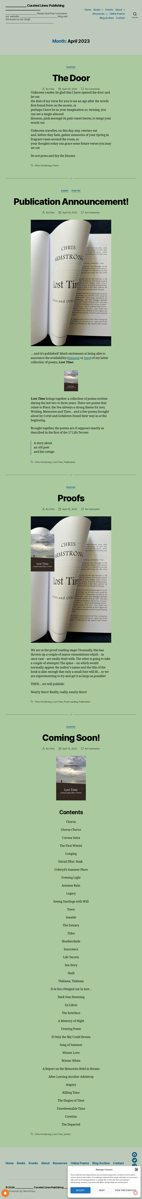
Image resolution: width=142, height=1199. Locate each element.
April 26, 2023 (69, 212)
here (87, 358)
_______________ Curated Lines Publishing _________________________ (35, 7)
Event (65, 191)
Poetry (71, 67)
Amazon (74, 358)
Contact (120, 17)
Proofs (71, 498)
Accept (80, 1190)
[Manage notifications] (135, 1193)
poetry (67, 1134)
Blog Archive (107, 17)
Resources (98, 13)
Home (88, 9)
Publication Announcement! (71, 201)
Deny (102, 1190)
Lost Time (57, 462)
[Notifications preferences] (5, 1193)
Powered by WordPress (22, 1191)
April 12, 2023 (69, 748)
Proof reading (71, 701)
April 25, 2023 (69, 509)
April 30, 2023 (69, 89)
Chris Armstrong (43, 165)
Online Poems (117, 13)
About (118, 9)
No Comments (92, 89)
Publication (69, 462)
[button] (136, 1169)
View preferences (125, 1190)
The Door (71, 78)
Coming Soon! (71, 737)
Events (109, 9)
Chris (51, 89)
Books (97, 9)
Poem (55, 165)
